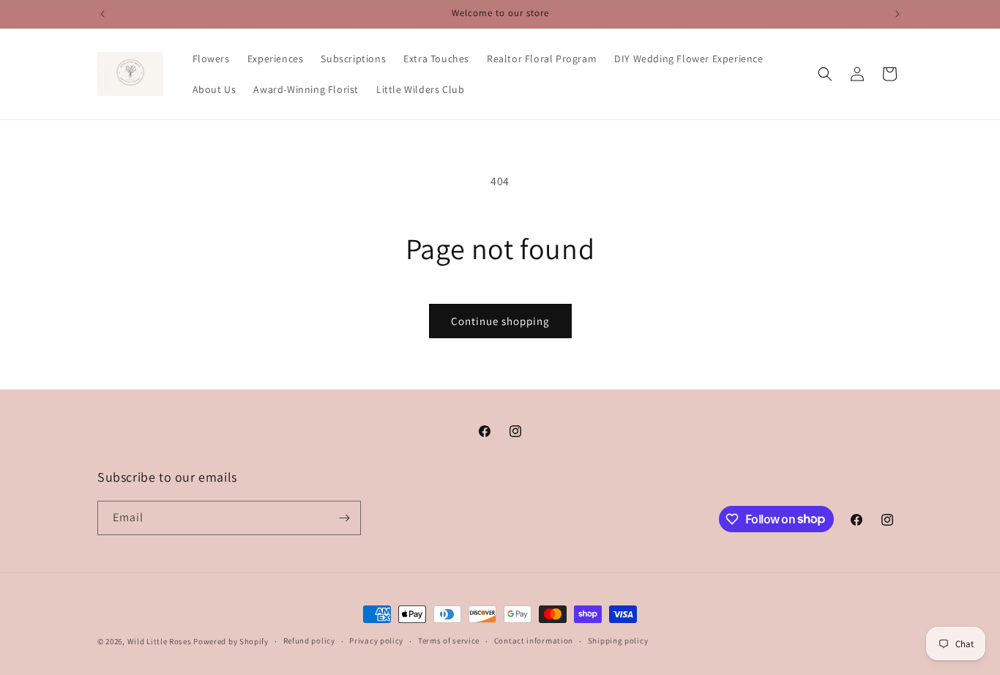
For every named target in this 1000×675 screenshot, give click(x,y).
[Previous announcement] (102, 14)
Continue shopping (500, 321)
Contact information (533, 640)
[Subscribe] (344, 518)
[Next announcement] (897, 14)
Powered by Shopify (231, 641)
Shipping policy (618, 640)
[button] (825, 74)
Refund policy (309, 640)
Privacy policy (376, 640)
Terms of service (449, 640)
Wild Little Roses (159, 641)
